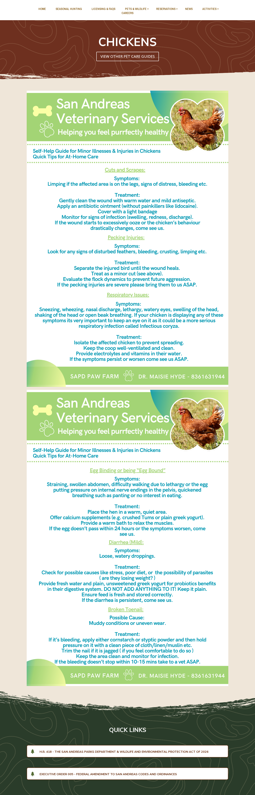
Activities (209, 8)
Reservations (165, 8)
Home (42, 8)
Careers (127, 13)
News (189, 8)
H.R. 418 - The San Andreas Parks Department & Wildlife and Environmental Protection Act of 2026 (124, 752)
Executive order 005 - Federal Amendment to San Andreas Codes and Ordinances (108, 774)
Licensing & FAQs (103, 8)
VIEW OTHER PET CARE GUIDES (127, 56)
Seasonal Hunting (69, 8)
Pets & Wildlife (136, 8)
